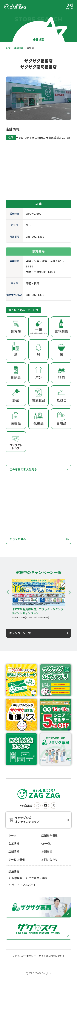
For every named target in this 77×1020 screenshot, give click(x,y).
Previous (7, 592)
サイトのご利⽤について (52, 955)
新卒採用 (17, 878)
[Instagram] (37, 805)
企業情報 (13, 843)
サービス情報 (16, 859)
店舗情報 (13, 851)
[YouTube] (45, 805)
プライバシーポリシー (24, 955)
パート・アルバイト (24, 885)
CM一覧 (46, 843)
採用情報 (13, 871)
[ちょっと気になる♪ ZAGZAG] (38, 794)
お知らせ (46, 851)
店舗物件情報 (49, 835)
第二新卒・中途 (38, 878)
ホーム (12, 835)
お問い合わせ (49, 859)
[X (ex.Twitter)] (54, 805)
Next (69, 592)
